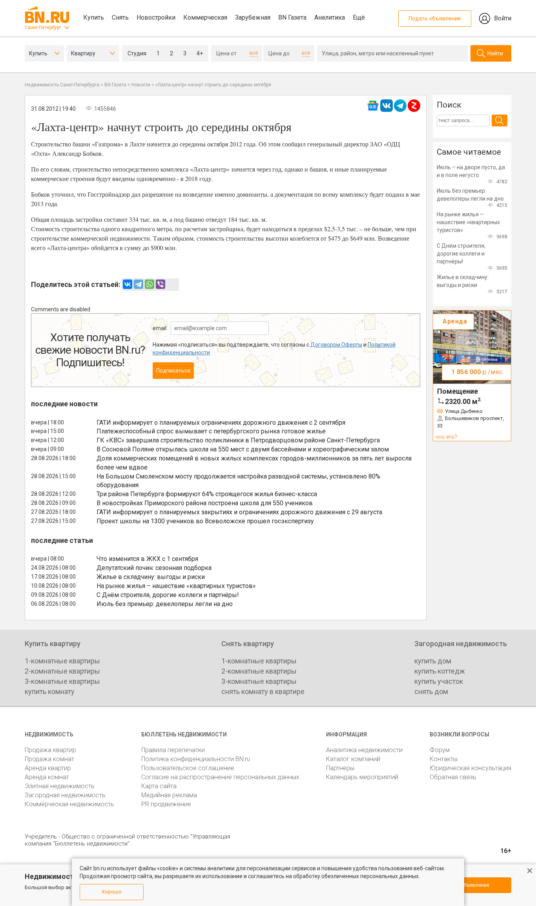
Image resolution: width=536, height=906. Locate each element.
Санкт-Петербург (43, 27)
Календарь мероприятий (362, 777)
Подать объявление (434, 18)
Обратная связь (453, 777)
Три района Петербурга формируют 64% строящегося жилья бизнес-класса (207, 494)
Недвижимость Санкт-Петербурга (62, 85)
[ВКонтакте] (127, 284)
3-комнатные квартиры (62, 681)
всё (254, 53)
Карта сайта (159, 786)
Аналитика (329, 17)
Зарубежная (252, 17)
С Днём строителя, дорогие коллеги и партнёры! (168, 595)
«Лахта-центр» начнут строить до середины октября (213, 85)
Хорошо (112, 892)
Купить (93, 17)
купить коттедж (439, 671)
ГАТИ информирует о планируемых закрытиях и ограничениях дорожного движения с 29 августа (239, 512)
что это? (446, 437)
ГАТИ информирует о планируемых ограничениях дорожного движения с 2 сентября (221, 422)
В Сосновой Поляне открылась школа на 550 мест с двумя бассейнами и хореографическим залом (243, 449)
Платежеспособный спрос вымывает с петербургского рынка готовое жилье (211, 431)
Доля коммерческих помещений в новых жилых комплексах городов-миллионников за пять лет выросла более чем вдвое (254, 463)
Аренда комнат (47, 777)
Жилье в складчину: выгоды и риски (151, 577)
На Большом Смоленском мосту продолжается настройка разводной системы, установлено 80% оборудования (238, 481)
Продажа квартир (50, 750)
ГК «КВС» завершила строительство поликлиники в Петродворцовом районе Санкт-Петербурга (238, 440)
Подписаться (173, 370)
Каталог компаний (353, 759)
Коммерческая (205, 17)
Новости (140, 85)
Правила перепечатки (173, 750)
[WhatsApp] (149, 284)
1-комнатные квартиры (62, 661)
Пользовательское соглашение (187, 768)
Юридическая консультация (470, 768)
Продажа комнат (49, 759)
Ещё (359, 17)
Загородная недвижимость (65, 795)
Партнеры (340, 768)
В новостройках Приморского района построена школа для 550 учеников (205, 503)
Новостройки (156, 17)
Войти (502, 18)
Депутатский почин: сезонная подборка (154, 568)
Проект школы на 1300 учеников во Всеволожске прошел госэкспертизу (205, 521)
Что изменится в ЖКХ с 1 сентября (147, 559)
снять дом (431, 691)
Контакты (444, 759)
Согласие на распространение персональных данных (220, 777)
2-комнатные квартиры (62, 671)
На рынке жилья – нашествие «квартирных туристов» (176, 586)
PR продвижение (166, 804)
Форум (440, 750)
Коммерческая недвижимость (69, 804)
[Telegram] (138, 284)
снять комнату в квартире (262, 691)
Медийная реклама (169, 795)
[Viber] (160, 284)
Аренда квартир (48, 768)
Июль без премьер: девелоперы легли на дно (165, 604)
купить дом (432, 661)
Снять (120, 17)
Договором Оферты (336, 345)
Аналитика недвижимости (364, 750)
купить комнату (50, 691)
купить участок (438, 681)
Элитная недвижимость (60, 786)
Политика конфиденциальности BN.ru (195, 759)
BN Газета (292, 17)
